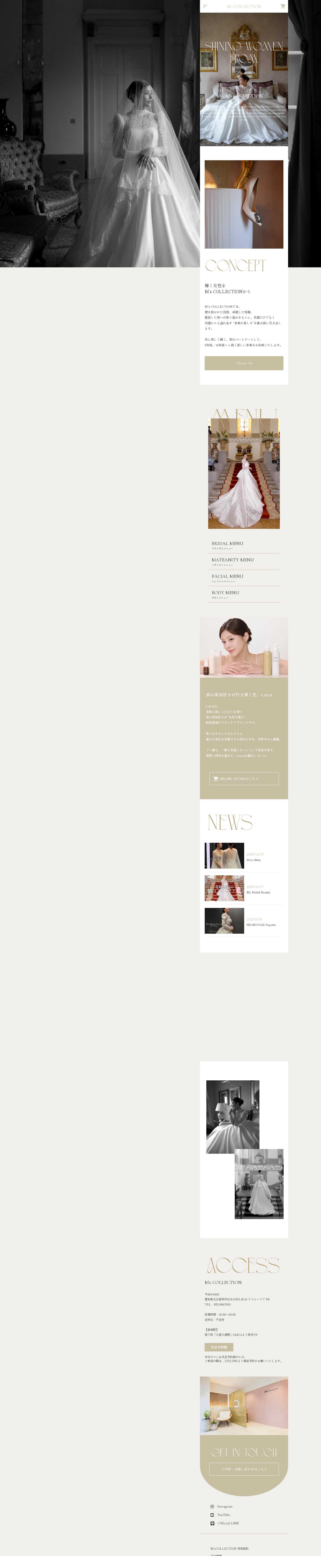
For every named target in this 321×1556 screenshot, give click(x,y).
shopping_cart (283, 6)
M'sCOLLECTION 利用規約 (230, 1548)
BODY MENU (225, 593)
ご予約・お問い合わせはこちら (244, 1469)
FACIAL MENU (227, 576)
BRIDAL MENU (227, 543)
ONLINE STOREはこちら (239, 779)
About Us (244, 363)
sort (205, 6)
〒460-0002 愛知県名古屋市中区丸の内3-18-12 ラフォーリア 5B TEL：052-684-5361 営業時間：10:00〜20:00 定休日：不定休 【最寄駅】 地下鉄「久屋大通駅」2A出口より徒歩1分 (237, 1314)
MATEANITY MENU (233, 560)
